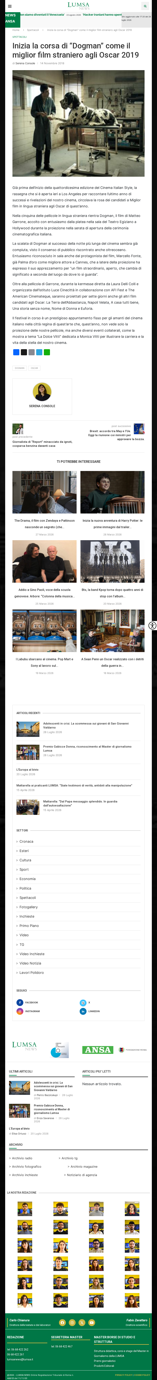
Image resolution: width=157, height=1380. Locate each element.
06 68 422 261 (15, 1354)
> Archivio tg (68, 1158)
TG (22, 945)
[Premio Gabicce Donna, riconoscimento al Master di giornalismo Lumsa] (27, 752)
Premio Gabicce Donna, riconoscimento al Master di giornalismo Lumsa (87, 748)
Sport (24, 869)
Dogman (19, 368)
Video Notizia (30, 963)
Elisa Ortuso (19, 1133)
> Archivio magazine (82, 1166)
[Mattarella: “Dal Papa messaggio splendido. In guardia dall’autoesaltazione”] (27, 807)
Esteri (24, 851)
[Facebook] (62, 1322)
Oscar (34, 368)
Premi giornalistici (104, 1360)
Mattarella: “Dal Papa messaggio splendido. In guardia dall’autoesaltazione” (80, 803)
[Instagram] (72, 1322)
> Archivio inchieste (23, 1175)
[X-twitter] (81, 1322)
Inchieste (27, 916)
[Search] (145, 6)
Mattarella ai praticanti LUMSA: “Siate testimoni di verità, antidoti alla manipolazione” (74, 785)
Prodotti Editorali (104, 1365)
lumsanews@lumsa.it (20, 1359)
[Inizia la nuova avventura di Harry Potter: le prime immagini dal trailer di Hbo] (112, 492)
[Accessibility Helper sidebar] (152, 625)
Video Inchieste (32, 954)
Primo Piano (29, 926)
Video (24, 935)
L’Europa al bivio (27, 769)
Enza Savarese (45, 1118)
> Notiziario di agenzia (80, 1175)
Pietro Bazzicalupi (47, 1095)
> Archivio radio (20, 1158)
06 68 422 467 (63, 1346)
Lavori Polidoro (32, 973)
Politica (25, 888)
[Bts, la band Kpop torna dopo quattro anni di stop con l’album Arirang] (112, 561)
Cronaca (26, 841)
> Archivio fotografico (25, 1166)
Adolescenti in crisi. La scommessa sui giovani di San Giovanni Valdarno (86, 725)
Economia (28, 879)
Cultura (25, 860)
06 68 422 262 (19, 1349)
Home (16, 29)
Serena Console (25, 63)
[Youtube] (91, 1322)
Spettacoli (33, 29)
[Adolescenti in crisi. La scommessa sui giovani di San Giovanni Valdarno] (27, 729)
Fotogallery (29, 907)
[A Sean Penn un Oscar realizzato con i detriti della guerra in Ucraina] (112, 631)
